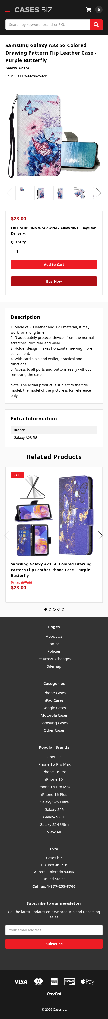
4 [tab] (58, 609)
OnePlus (54, 756)
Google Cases (54, 707)
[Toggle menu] (8, 10)
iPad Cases (54, 700)
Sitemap (54, 666)
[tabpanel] (54, 534)
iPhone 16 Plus (54, 794)
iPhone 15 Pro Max (54, 764)
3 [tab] (54, 609)
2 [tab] (50, 609)
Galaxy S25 (54, 809)
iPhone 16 (54, 779)
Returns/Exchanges (54, 658)
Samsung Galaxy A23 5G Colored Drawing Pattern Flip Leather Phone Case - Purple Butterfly (51, 569)
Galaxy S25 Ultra (54, 801)
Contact (54, 643)
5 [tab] (63, 609)
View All (54, 831)
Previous (9, 192)
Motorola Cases (54, 715)
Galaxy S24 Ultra (54, 824)
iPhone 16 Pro (54, 771)
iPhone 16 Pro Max (54, 786)
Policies (54, 651)
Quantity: (19, 242)
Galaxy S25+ (54, 816)
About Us (54, 636)
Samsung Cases (54, 722)
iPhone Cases (54, 692)
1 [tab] (45, 609)
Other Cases (54, 730)
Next (99, 192)
